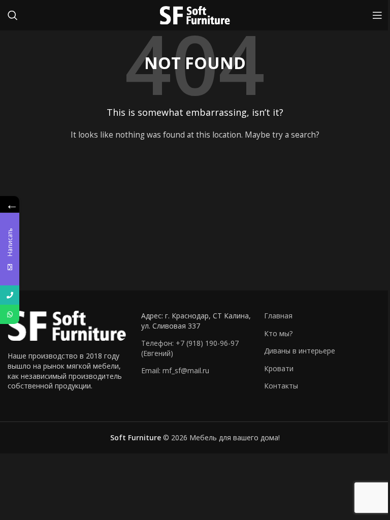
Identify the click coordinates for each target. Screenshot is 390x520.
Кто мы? (278, 333)
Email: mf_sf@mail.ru (175, 370)
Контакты (281, 386)
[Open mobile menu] (377, 15)
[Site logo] (195, 14)
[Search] (13, 15)
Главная (278, 315)
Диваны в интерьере (299, 350)
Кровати (279, 368)
